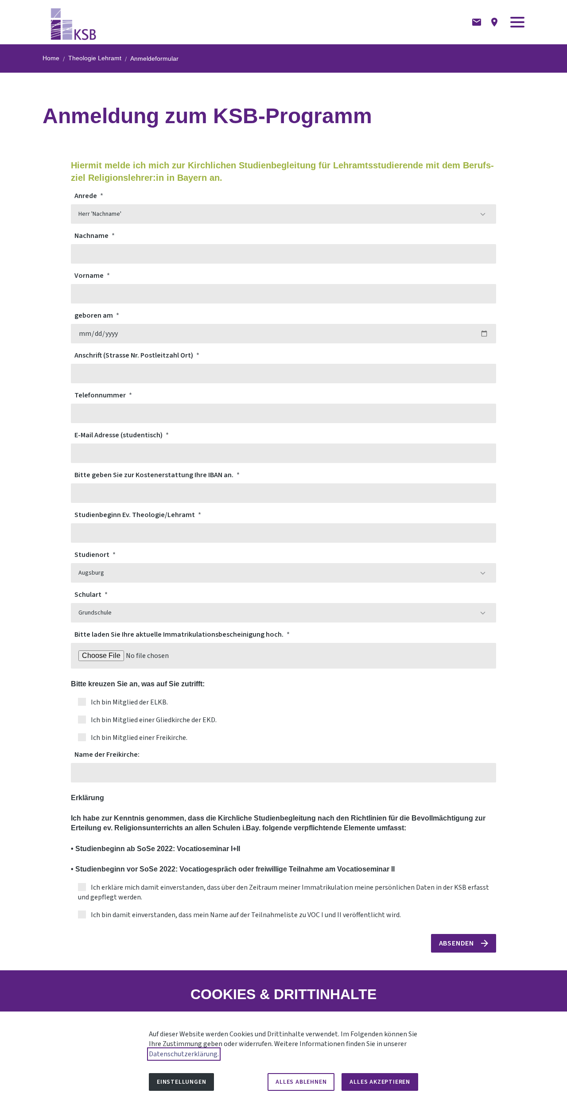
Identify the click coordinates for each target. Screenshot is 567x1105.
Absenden (456, 943)
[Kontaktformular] (476, 22)
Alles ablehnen (301, 1082)
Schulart (88, 594)
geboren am (94, 315)
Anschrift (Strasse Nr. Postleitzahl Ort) (134, 355)
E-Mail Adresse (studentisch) (119, 435)
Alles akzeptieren (380, 1082)
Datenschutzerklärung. (184, 1054)
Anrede (86, 196)
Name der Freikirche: (107, 754)
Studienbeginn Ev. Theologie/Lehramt (135, 515)
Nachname (92, 236)
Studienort (92, 555)
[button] (517, 22)
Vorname (89, 275)
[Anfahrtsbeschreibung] (494, 22)
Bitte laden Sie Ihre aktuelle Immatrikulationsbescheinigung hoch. (179, 634)
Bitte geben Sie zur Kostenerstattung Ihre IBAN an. (154, 475)
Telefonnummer (100, 395)
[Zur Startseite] (74, 22)
